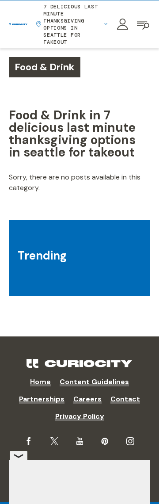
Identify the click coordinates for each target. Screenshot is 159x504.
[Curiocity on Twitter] (54, 441)
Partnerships (41, 399)
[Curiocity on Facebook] (29, 441)
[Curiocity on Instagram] (130, 441)
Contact (125, 399)
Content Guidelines (94, 381)
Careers (87, 399)
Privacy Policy (79, 416)
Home (40, 381)
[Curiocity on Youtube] (79, 441)
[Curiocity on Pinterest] (105, 441)
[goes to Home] (18, 24)
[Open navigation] (143, 24)
